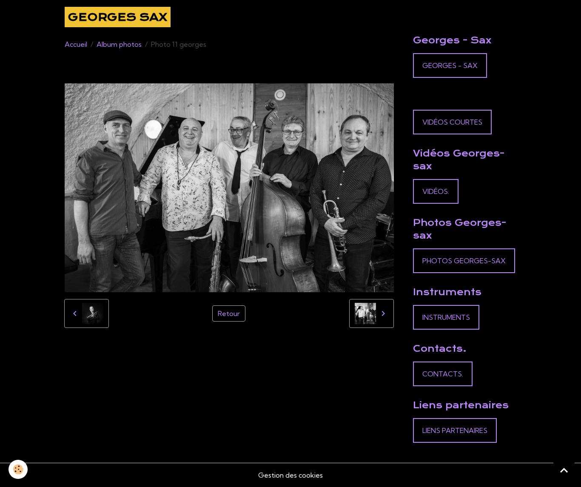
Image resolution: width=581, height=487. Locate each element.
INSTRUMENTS (446, 317)
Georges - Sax (450, 65)
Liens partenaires (454, 430)
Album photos (119, 44)
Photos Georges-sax (464, 260)
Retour (229, 313)
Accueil (76, 44)
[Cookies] (18, 469)
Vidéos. (435, 191)
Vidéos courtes (452, 122)
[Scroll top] (564, 470)
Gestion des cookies (290, 475)
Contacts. (442, 374)
